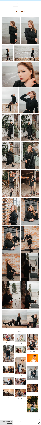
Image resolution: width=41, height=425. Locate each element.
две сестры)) (8, 397)
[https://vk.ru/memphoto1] (20, 419)
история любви (33, 413)
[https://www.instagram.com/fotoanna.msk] (18, 419)
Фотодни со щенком (20, 343)
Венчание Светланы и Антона (20, 386)
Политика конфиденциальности (9, 421)
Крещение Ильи (8, 342)
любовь (8, 363)
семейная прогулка (20, 398)
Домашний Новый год (8, 374)
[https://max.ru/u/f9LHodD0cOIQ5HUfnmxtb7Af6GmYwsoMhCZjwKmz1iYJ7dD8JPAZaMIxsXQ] (22, 419)
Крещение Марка (32, 351)
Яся (32, 393)
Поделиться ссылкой (21, 328)
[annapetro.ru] (20, 3)
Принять (9, 423)
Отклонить (4, 423)
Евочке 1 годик (33, 381)
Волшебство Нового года (20, 354)
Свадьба (20, 375)
